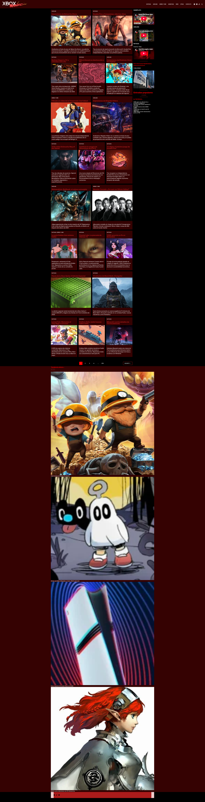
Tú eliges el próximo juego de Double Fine (118, 147)
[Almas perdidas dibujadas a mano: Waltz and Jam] (102, 528)
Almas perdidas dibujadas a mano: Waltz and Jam (65, 581)
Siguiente (127, 363)
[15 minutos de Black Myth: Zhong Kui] (112, 293)
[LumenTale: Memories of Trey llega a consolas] (64, 335)
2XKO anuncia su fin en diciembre (116, 236)
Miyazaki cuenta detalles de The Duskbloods (118, 323)
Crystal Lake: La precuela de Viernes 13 (90, 236)
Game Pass (171, 4)
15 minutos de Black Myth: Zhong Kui (107, 276)
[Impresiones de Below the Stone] (71, 31)
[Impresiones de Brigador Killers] (112, 117)
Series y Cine (162, 4)
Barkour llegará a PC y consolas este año (60, 61)
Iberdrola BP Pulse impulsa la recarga (141, 105)
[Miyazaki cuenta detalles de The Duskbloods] (119, 335)
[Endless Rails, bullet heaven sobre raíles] (91, 335)
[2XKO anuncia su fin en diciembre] (119, 248)
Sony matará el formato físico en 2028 (62, 686)
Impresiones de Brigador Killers (105, 101)
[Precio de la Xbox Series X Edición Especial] (71, 293)
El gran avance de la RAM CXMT (140, 107)
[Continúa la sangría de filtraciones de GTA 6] (91, 160)
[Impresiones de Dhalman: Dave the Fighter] (119, 73)
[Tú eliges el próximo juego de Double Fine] (119, 160)
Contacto (188, 4)
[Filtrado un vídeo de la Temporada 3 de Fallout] (71, 117)
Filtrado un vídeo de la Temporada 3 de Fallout (70, 101)
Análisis (155, 4)
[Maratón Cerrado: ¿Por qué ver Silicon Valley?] (112, 206)
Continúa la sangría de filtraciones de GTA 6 (88, 147)
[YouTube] (196, 4)
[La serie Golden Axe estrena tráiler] (64, 248)
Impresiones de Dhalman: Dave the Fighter (119, 61)
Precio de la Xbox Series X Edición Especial (68, 276)
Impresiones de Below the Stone (64, 14)
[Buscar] (202, 4)
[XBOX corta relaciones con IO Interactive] (102, 738)
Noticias (148, 4)
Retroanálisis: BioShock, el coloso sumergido (69, 189)
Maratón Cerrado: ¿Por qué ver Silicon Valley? (111, 189)
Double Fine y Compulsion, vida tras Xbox (109, 14)
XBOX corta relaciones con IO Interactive (63, 791)
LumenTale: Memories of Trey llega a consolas (61, 323)
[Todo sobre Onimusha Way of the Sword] (64, 160)
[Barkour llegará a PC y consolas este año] (64, 73)
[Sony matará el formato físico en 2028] (102, 633)
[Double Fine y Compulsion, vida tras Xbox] (112, 31)
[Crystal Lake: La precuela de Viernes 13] (91, 248)
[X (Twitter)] (194, 4)
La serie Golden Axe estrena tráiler (63, 236)
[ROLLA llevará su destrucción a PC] (91, 73)
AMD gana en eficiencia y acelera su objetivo (140, 102)
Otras (182, 4)
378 (102, 363)
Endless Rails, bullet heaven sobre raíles (90, 323)
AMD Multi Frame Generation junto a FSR (141, 112)
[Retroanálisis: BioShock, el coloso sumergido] (71, 206)
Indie (177, 4)
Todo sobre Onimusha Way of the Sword (63, 147)
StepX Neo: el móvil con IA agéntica (141, 109)
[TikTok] (199, 4)
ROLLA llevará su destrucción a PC (91, 61)
